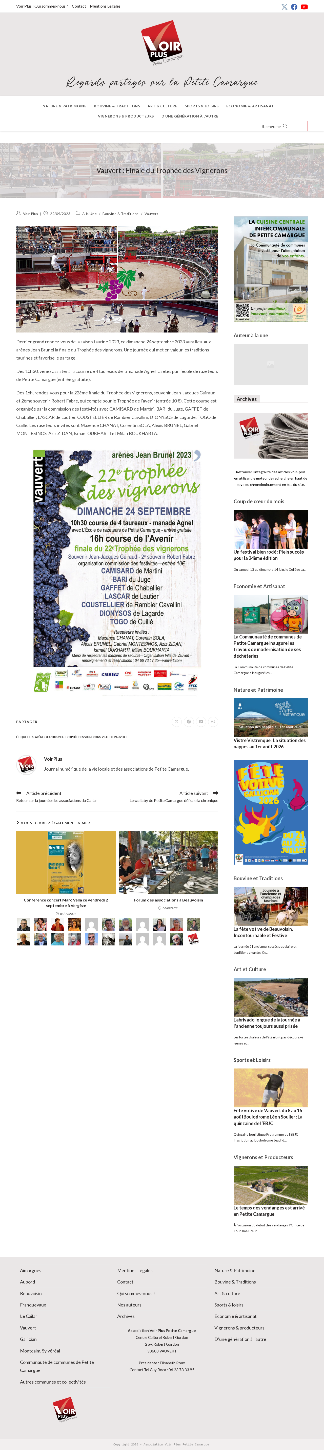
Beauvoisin (31, 1293)
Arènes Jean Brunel (49, 737)
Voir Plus (30, 213)
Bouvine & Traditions (121, 213)
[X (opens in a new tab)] (284, 7)
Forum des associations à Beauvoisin (168, 899)
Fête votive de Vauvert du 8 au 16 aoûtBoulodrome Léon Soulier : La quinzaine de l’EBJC (268, 1117)
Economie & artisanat (235, 1316)
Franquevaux (33, 1305)
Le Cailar (28, 1316)
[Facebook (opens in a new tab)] (294, 7)
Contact (79, 6)
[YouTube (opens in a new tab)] (303, 7)
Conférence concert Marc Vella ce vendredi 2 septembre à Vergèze (66, 902)
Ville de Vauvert (114, 737)
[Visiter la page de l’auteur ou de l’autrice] (26, 764)
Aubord (27, 1282)
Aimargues (30, 1270)
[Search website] (274, 127)
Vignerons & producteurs (239, 1327)
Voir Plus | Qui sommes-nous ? (42, 6)
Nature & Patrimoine (234, 1270)
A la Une (89, 213)
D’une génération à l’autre (240, 1339)
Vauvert (151, 213)
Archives (126, 1316)
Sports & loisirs (229, 1305)
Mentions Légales (105, 6)
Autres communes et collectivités (53, 1382)
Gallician (28, 1339)
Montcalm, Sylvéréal (40, 1350)
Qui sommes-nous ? (136, 1293)
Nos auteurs (129, 1305)
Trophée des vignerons (83, 737)
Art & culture (227, 1293)
